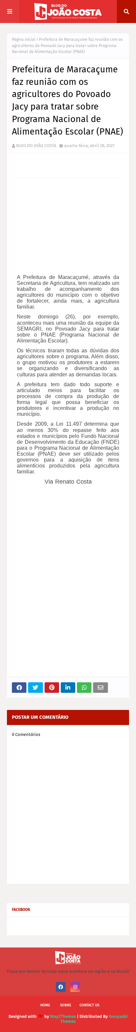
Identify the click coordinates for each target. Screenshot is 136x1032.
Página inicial (24, 39)
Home (45, 1005)
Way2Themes (63, 1016)
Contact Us (89, 1005)
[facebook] (61, 987)
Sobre (65, 1005)
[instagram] (75, 987)
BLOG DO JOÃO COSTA (36, 145)
